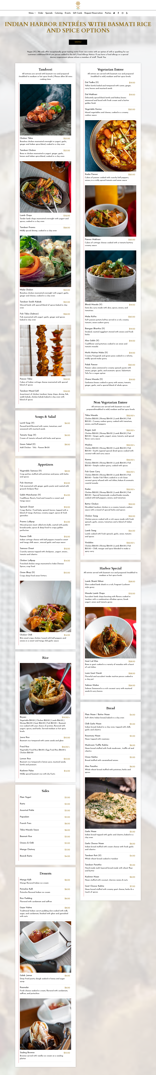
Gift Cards (77, 13)
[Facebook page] (118, 13)
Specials (49, 13)
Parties (108, 13)
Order (40, 13)
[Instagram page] (122, 13)
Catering (58, 13)
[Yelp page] (127, 13)
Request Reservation (93, 13)
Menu (31, 13)
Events (68, 13)
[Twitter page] (114, 13)
